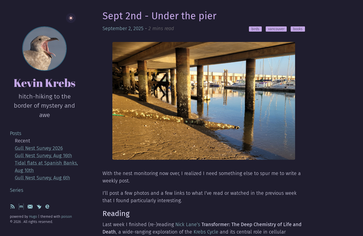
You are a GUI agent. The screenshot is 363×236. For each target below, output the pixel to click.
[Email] (31, 208)
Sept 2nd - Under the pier (159, 16)
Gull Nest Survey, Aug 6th (42, 178)
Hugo (33, 217)
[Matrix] (22, 208)
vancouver (276, 29)
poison (66, 217)
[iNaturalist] (40, 208)
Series (16, 190)
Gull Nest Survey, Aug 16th (43, 155)
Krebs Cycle (206, 232)
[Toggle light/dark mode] (71, 18)
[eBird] (48, 208)
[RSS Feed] (13, 208)
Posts (15, 133)
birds (255, 29)
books (297, 29)
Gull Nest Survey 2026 (39, 148)
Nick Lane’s (187, 224)
